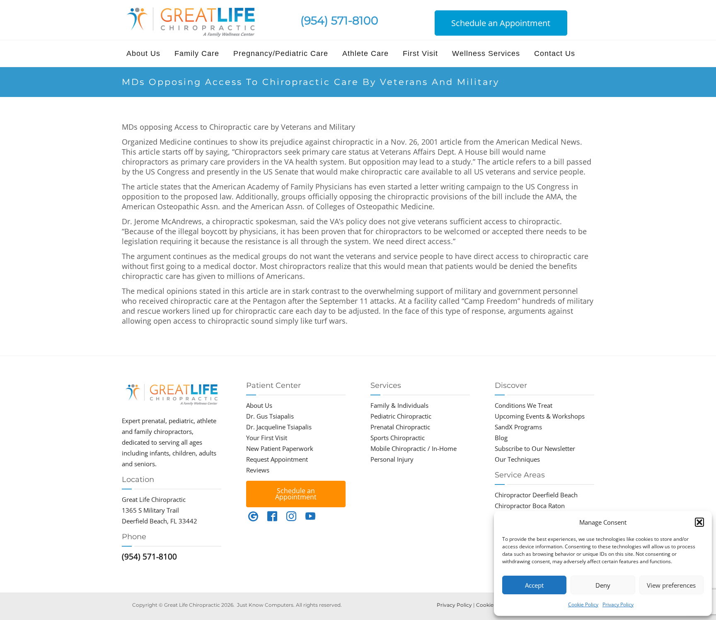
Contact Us (554, 53)
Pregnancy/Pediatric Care (280, 53)
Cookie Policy (583, 604)
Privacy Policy (618, 604)
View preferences (671, 585)
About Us (143, 53)
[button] (699, 522)
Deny (602, 585)
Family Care (196, 53)
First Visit (420, 53)
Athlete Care (365, 53)
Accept (534, 585)
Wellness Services (486, 53)
